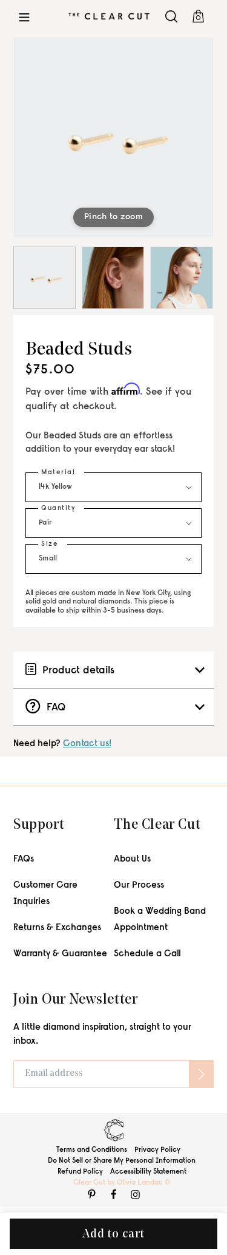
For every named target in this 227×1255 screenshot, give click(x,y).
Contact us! (87, 744)
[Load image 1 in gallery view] (44, 278)
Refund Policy (80, 1171)
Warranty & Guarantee (60, 954)
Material (58, 472)
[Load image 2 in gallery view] (113, 278)
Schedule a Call (147, 954)
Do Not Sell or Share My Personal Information (122, 1161)
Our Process (139, 885)
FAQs (23, 859)
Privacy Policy (157, 1150)
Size (49, 544)
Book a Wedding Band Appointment (160, 920)
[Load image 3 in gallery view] (181, 278)
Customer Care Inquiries (45, 893)
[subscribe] (201, 1074)
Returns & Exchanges (57, 928)
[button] (24, 16)
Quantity (58, 508)
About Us (132, 859)
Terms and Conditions (91, 1150)
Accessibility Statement (148, 1171)
